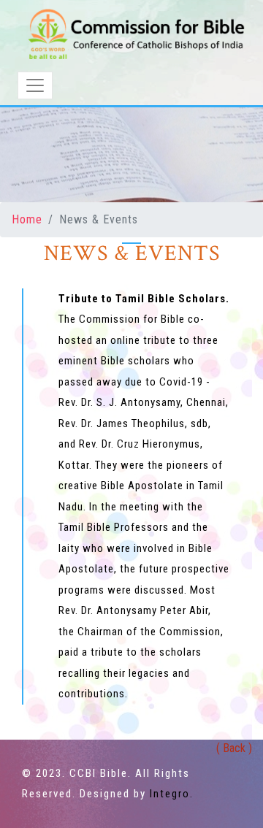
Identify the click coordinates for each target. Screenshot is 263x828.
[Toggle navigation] (35, 85)
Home (27, 219)
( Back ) (234, 748)
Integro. (172, 793)
